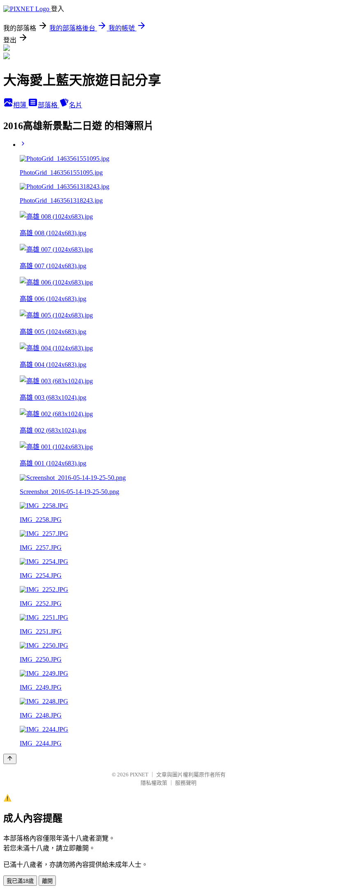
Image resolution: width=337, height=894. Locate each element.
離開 (47, 881)
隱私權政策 (154, 783)
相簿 (20, 105)
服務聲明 (185, 783)
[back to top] (9, 759)
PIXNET (139, 774)
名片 (75, 105)
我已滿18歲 (20, 881)
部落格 (48, 105)
